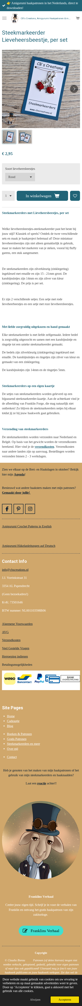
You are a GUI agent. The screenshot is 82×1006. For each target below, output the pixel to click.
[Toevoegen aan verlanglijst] (75, 196)
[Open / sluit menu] (4, 18)
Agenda (19, 474)
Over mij (12, 749)
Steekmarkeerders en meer (23, 744)
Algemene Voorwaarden (17, 624)
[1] (8, 196)
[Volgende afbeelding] (74, 89)
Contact (12, 757)
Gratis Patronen (16, 739)
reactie (41, 783)
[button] (9, 137)
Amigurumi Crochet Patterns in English (27, 526)
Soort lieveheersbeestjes (20, 168)
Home (11, 716)
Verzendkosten (11, 640)
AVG (5, 632)
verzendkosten (44, 446)
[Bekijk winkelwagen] (77, 18)
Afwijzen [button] (35, 999)
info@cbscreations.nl (15, 570)
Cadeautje (13, 721)
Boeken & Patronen (19, 734)
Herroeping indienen (15, 656)
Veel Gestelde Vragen (15, 648)
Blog (10, 726)
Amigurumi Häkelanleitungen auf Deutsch (28, 546)
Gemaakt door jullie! (16, 493)
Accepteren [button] (65, 999)
